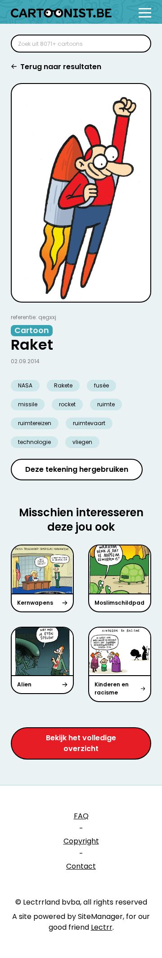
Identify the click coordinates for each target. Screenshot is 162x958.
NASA (25, 385)
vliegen (82, 442)
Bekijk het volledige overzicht (81, 743)
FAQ (81, 816)
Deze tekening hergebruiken (76, 469)
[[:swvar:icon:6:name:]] (138, 43)
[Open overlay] (145, 13)
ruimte (106, 404)
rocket (67, 404)
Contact (81, 866)
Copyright (81, 841)
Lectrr (101, 927)
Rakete (63, 385)
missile (27, 404)
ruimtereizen (34, 423)
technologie (34, 442)
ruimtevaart (89, 423)
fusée (101, 385)
